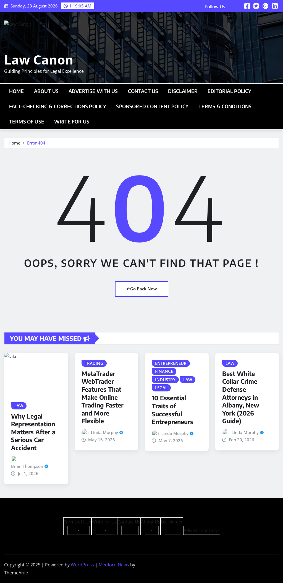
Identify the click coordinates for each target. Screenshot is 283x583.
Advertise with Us (93, 91)
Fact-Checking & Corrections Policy (57, 106)
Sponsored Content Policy (152, 106)
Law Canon (38, 59)
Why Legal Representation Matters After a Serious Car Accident (33, 432)
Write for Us (71, 121)
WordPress (82, 565)
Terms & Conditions (224, 106)
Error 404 (36, 143)
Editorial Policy (229, 91)
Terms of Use (26, 121)
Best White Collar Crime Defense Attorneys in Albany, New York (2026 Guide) (240, 397)
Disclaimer (183, 91)
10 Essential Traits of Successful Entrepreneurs (172, 409)
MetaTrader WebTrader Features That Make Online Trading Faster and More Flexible (103, 397)
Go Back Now (143, 289)
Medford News (114, 565)
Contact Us (143, 91)
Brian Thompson (27, 466)
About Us (46, 91)
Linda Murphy (104, 432)
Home (16, 91)
